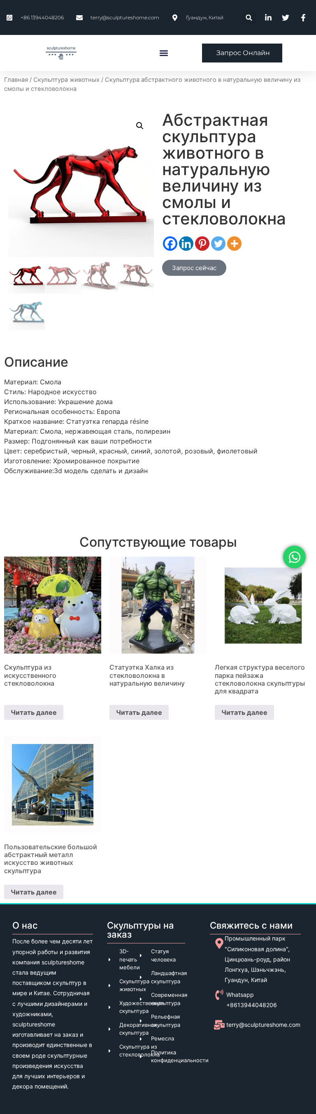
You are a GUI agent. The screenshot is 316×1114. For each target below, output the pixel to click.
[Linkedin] (186, 243)
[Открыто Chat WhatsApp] (294, 557)
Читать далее (34, 712)
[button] (249, 17)
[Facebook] (170, 243)
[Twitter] (218, 243)
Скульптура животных (66, 79)
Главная (16, 79)
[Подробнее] (234, 243)
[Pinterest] (202, 243)
